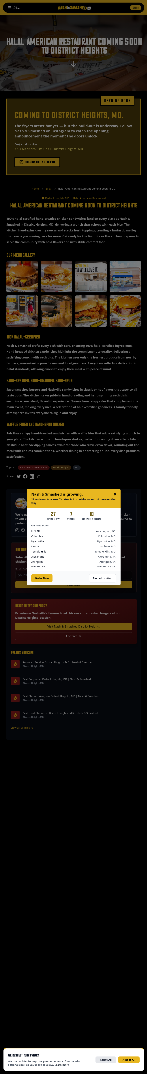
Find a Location (102, 578)
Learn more (62, 1065)
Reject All (106, 1059)
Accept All (129, 1059)
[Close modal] (115, 494)
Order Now (42, 578)
